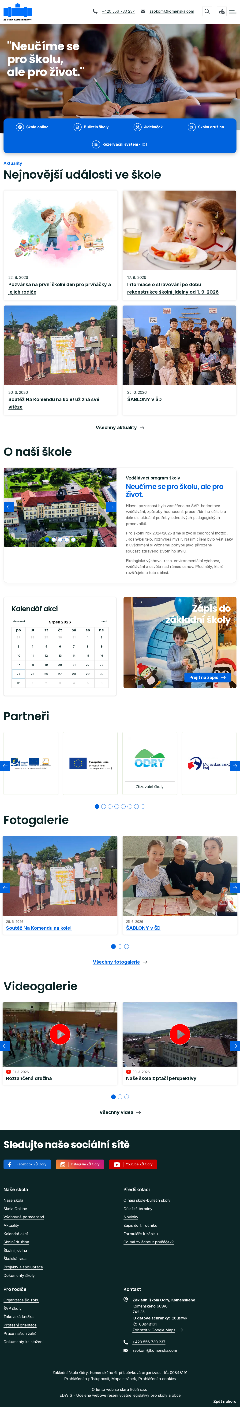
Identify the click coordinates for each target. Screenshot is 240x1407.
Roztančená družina (29, 1078)
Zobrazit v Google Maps (153, 1330)
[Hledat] (207, 11)
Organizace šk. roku (21, 1300)
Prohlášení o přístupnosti (86, 1378)
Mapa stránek (123, 1378)
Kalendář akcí (16, 1233)
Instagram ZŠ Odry (85, 1164)
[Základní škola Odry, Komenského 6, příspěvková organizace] (18, 12)
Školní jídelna (15, 1250)
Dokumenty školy (19, 1275)
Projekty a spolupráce (23, 1267)
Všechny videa (116, 1112)
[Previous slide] (9, 507)
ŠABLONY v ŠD (143, 928)
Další (104, 621)
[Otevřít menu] (232, 12)
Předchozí (19, 621)
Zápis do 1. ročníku (140, 1225)
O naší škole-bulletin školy (147, 1200)
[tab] (47, 539)
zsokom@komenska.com (172, 11)
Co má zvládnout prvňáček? (149, 1242)
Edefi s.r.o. (139, 1389)
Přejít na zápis (203, 677)
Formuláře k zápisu (141, 1233)
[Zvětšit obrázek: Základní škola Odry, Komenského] (60, 507)
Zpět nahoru (224, 1401)
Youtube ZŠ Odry (139, 1164)
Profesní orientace (20, 1325)
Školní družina (16, 1242)
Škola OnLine (15, 1208)
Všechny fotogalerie (116, 962)
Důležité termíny (138, 1208)
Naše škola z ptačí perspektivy (161, 1078)
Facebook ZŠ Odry (31, 1164)
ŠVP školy (13, 1308)
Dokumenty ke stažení (23, 1341)
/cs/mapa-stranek (222, 11)
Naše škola (13, 1200)
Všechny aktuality (116, 427)
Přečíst (60, 285)
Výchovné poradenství (24, 1217)
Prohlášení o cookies (157, 1378)
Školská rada (15, 1258)
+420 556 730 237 (118, 11)
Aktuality (11, 1225)
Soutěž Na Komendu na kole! (39, 928)
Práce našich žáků (20, 1333)
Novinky (131, 1217)
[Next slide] (111, 507)
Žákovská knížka (19, 1316)
